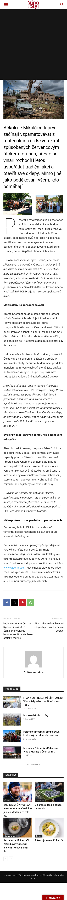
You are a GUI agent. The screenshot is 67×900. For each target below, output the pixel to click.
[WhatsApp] (30, 602)
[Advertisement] (33, 44)
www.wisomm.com (14, 567)
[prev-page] (5, 859)
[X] (14, 602)
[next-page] (11, 859)
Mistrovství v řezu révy (35, 715)
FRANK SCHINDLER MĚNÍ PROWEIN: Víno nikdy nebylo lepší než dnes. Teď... (43, 701)
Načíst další (32, 764)
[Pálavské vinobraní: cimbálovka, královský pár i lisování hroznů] (12, 736)
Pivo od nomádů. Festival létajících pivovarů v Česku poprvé (49, 627)
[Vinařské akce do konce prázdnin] (49, 792)
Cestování (40, 800)
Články (7, 800)
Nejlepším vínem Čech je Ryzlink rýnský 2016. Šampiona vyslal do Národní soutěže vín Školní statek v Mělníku (18, 630)
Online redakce (33, 672)
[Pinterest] (22, 602)
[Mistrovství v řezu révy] (12, 720)
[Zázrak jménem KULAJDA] (49, 827)
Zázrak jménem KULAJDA (49, 840)
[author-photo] (33, 667)
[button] (5, 4)
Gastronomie (9, 836)
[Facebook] (6, 602)
